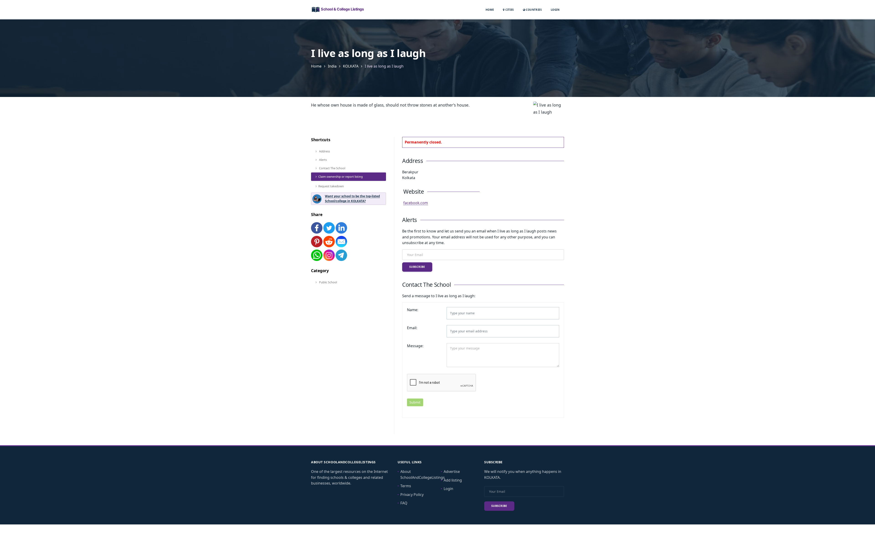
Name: (412, 309)
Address (324, 151)
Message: (415, 345)
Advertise (452, 471)
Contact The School (331, 168)
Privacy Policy (412, 494)
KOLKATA (350, 66)
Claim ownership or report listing (340, 177)
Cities (509, 9)
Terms (405, 485)
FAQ (403, 503)
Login (555, 9)
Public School (327, 282)
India (332, 66)
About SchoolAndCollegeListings (422, 474)
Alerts (322, 160)
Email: (412, 327)
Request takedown (331, 186)
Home (490, 9)
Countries (533, 9)
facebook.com (415, 202)
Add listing (453, 480)
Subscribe (417, 267)
